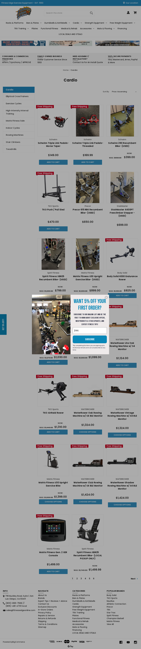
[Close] (106, 297)
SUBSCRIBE (90, 339)
